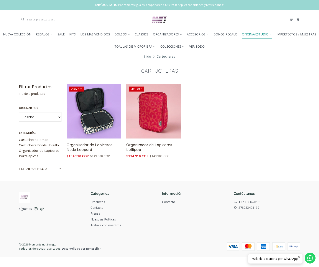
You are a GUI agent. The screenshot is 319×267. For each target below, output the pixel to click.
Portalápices (28, 156)
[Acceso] (291, 19)
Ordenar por (28, 108)
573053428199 (248, 207)
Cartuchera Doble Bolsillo (39, 145)
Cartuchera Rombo (34, 139)
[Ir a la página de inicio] (159, 19)
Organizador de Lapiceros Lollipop (149, 147)
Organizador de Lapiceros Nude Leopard (89, 147)
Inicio (147, 56)
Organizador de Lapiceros (39, 150)
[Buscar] (22, 19)
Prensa (95, 213)
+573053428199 (249, 202)
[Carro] (297, 19)
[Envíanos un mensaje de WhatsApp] (310, 258)
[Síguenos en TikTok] (42, 209)
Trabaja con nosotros (105, 225)
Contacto (97, 207)
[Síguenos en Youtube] (36, 209)
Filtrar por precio (33, 169)
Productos (97, 202)
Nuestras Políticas (103, 219)
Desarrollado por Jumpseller (81, 248)
